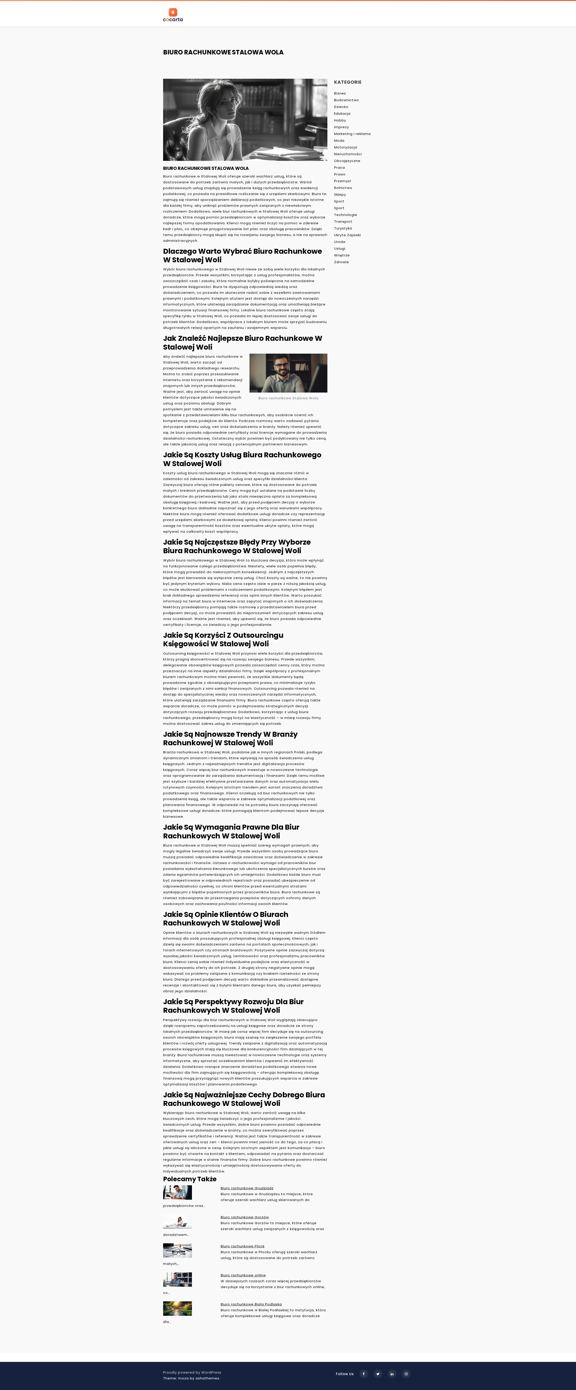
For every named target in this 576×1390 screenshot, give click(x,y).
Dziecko (341, 106)
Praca (339, 167)
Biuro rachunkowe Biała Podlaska (251, 1304)
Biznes (340, 93)
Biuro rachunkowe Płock (243, 1246)
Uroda (339, 241)
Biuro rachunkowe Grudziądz (247, 1188)
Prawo (340, 174)
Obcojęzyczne (347, 160)
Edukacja (342, 113)
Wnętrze (342, 255)
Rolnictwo (343, 187)
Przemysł (342, 181)
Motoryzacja (345, 147)
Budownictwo (346, 100)
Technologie (345, 214)
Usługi (339, 248)
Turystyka (343, 228)
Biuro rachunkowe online (243, 1275)
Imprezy (341, 127)
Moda (339, 140)
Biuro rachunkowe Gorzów (245, 1217)
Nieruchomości (348, 154)
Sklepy (340, 194)
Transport (343, 221)
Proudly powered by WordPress (192, 1372)
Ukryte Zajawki (347, 235)
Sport (339, 201)
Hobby (340, 120)
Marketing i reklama (352, 133)
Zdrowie (341, 262)
